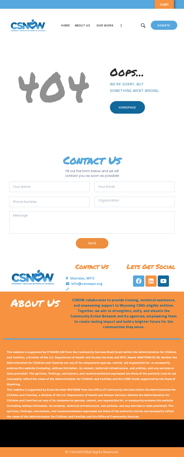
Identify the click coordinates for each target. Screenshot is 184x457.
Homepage (127, 107)
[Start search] (143, 25)
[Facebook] (138, 281)
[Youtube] (163, 281)
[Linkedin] (151, 281)
